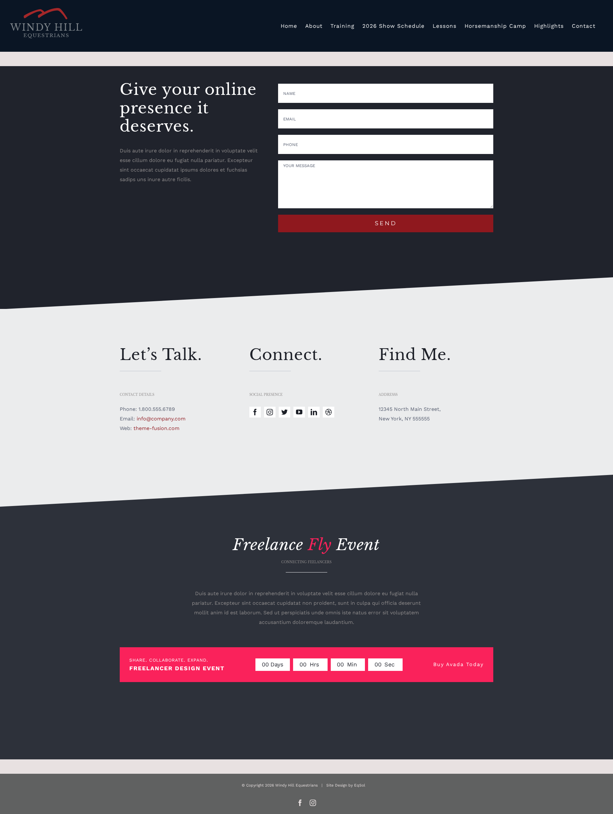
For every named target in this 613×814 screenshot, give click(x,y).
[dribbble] (328, 412)
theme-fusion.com (156, 428)
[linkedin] (314, 412)
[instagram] (270, 412)
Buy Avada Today (458, 664)
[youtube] (299, 412)
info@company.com (161, 419)
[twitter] (284, 412)
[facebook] (255, 412)
